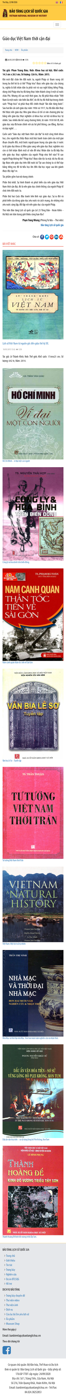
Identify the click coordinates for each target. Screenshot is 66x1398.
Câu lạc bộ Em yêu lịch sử (17, 1314)
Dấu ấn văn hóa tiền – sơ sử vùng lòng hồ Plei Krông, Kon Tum (26, 1140)
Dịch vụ (9, 1309)
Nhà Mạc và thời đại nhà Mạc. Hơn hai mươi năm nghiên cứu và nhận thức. (31, 1038)
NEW (16, 50)
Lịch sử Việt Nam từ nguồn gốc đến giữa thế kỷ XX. (26, 343)
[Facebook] (42, 237)
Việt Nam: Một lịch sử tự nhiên (14, 944)
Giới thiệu (10, 1260)
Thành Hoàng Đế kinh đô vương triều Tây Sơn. (20, 1237)
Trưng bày (10, 1270)
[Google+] (52, 237)
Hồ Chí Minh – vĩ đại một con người (16, 461)
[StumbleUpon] (61, 237)
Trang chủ (8, 50)
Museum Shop (12, 1324)
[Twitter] (47, 237)
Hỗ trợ (9, 1283)
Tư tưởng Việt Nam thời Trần (13, 860)
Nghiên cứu (11, 1274)
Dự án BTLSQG (12, 1279)
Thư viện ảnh (12, 1305)
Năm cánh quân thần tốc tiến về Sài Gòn (18, 662)
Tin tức (9, 1265)
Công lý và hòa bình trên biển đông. (16, 562)
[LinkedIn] (56, 237)
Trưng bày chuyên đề (15, 1295)
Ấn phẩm (24, 50)
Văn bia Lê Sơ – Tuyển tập (12, 761)
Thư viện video (12, 1300)
